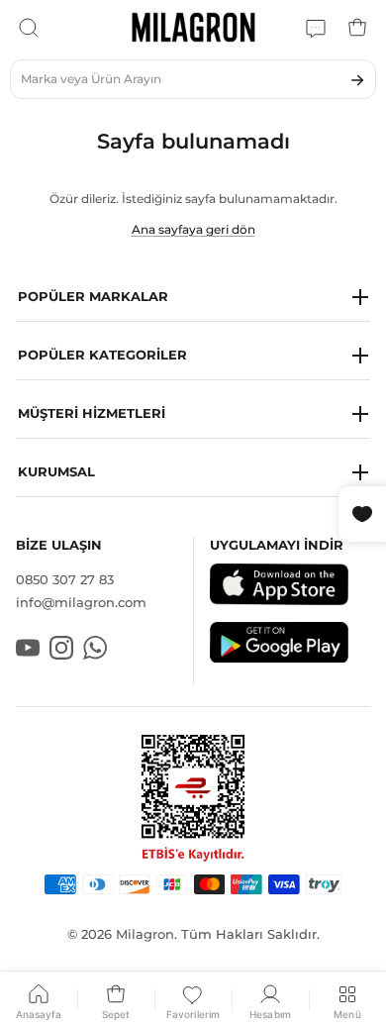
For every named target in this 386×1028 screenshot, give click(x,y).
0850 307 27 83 (65, 579)
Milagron (145, 934)
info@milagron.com (81, 602)
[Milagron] (193, 27)
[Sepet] (357, 28)
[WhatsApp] (316, 28)
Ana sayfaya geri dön (193, 229)
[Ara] (29, 28)
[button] (193, 297)
